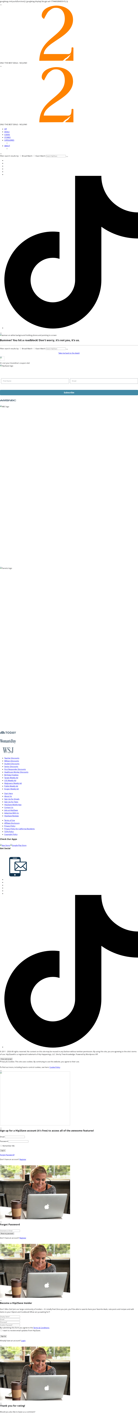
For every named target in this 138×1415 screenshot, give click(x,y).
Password (4, 1141)
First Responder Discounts (15, 769)
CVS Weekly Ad (10, 780)
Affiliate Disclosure (12, 823)
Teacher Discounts (11, 758)
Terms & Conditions (41, 1328)
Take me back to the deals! (69, 353)
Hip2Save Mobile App (12, 804)
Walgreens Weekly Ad (13, 783)
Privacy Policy (9, 826)
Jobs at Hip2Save (11, 810)
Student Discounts (11, 764)
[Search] (1, 66)
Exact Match (40, 156)
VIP (5, 129)
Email (2, 1137)
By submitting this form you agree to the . (25, 1328)
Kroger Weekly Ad (11, 789)
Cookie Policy (54, 1067)
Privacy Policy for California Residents (19, 829)
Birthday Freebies (11, 775)
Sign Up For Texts (11, 802)
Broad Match (27, 156)
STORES (7, 137)
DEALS (6, 132)
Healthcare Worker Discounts (16, 772)
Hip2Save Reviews (11, 816)
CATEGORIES (9, 140)
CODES (7, 134)
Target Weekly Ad (11, 778)
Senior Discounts (11, 766)
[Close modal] (1, 1070)
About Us (8, 796)
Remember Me (8, 1146)
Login (23, 1340)
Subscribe (69, 392)
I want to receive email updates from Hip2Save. (22, 1330)
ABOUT (7, 146)
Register (23, 1159)
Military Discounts (11, 761)
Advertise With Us (11, 813)
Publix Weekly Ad (11, 786)
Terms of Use (9, 820)
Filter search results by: (9, 156)
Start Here (8, 793)
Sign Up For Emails (11, 799)
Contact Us (8, 807)
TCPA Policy (9, 831)
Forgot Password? (7, 1155)
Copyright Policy (10, 834)
